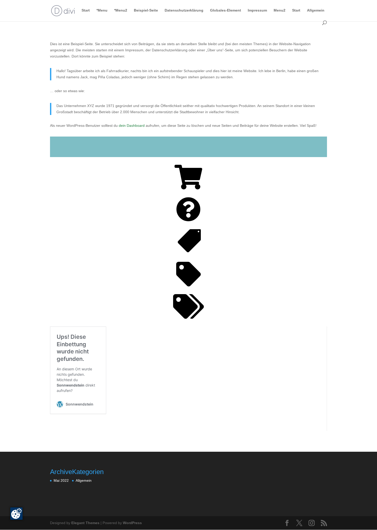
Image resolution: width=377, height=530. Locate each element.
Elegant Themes (85, 523)
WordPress (132, 523)
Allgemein (315, 10)
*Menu (101, 10)
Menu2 (279, 10)
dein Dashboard (132, 125)
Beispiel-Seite (146, 10)
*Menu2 (120, 10)
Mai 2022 (61, 480)
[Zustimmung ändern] (16, 513)
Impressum (257, 10)
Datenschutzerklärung (184, 10)
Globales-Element (225, 10)
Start (86, 10)
